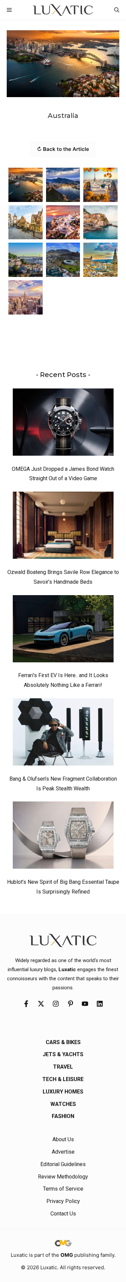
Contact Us (63, 1213)
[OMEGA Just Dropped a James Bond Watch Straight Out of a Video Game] (63, 423)
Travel (63, 1067)
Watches (63, 1104)
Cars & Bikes (63, 1042)
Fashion (63, 1116)
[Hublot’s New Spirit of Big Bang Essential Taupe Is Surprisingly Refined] (63, 836)
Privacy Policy (63, 1201)
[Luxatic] (63, 10)
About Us (63, 1139)
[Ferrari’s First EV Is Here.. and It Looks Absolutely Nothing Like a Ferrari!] (63, 630)
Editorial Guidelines (63, 1164)
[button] (117, 10)
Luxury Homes (63, 1091)
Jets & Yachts (63, 1054)
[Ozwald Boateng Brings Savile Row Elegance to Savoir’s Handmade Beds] (63, 527)
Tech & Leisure (63, 1079)
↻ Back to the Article (63, 149)
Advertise (63, 1152)
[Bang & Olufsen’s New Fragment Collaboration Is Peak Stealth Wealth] (63, 733)
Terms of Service (63, 1189)
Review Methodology (63, 1176)
